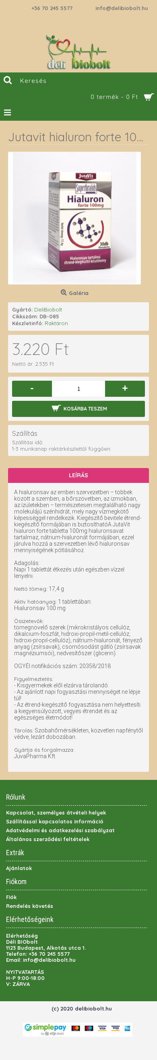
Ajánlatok (19, 868)
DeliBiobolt (48, 309)
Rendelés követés (29, 906)
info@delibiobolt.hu (121, 8)
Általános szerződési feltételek (47, 839)
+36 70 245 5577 (51, 8)
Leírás (78, 475)
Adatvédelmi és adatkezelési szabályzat (60, 830)
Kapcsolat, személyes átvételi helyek (56, 812)
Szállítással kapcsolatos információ (54, 821)
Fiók (11, 897)
